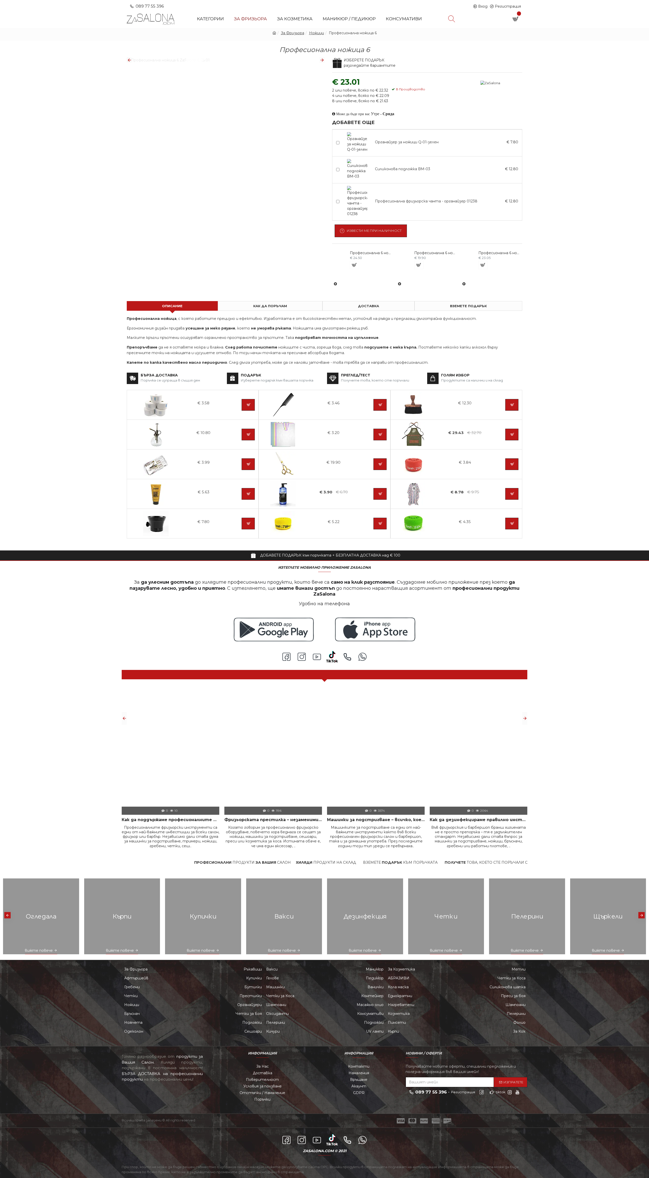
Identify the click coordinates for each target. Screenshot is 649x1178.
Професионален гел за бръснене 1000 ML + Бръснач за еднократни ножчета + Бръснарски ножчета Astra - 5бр (383, 738)
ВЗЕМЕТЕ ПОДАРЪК (468, 306)
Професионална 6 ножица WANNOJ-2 (371, 253)
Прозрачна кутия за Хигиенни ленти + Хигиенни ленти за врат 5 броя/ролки (148, 738)
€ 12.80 (511, 169)
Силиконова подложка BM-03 (402, 169)
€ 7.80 (512, 142)
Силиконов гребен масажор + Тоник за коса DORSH (324, 738)
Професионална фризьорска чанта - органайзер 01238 (426, 201)
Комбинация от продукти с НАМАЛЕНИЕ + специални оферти (324, 674)
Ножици (316, 33)
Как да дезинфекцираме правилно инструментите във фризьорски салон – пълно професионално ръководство (478, 819)
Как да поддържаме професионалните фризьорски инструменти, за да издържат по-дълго (170, 819)
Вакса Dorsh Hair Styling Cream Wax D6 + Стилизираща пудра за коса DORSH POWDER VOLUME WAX (441, 738)
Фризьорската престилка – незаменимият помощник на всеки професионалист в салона (273, 819)
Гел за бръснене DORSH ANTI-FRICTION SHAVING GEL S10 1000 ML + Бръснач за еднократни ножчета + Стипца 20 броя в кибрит (207, 738)
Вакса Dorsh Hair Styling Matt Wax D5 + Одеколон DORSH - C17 (500, 738)
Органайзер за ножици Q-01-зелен (407, 142)
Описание (172, 306)
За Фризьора (292, 33)
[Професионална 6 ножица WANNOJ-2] (335, 284)
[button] (129, 60)
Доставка (368, 306)
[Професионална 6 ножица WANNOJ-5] (399, 284)
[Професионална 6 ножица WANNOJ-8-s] (463, 284)
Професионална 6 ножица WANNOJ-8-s (499, 253)
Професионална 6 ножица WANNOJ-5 (435, 253)
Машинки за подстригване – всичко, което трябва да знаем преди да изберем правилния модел (376, 819)
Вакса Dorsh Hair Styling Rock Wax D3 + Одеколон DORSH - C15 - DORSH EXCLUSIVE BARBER (265, 738)
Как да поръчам (270, 306)
